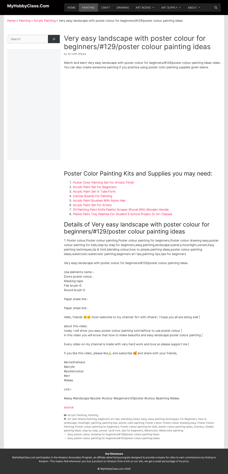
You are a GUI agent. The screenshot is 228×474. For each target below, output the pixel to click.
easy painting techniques (163, 419)
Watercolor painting (171, 430)
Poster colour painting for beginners (97, 426)
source (68, 407)
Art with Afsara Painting (82, 419)
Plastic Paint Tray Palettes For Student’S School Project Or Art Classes (122, 214)
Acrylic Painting (45, 20)
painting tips (110, 422)
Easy (144, 419)
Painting (88, 7)
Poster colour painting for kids (139, 426)
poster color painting (131, 422)
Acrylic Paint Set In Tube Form (94, 191)
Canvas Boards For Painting (92, 196)
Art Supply (169, 7)
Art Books (143, 7)
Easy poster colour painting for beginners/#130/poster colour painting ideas (114, 438)
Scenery (199, 426)
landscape (70, 422)
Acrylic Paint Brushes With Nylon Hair (99, 200)
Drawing (123, 7)
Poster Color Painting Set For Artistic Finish (103, 182)
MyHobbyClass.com (28, 5)
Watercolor (151, 430)
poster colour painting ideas (176, 426)
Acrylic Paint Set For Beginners (95, 187)
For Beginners (188, 419)
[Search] (54, 39)
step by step (90, 430)
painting (96, 422)
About (192, 7)
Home (72, 7)
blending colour (130, 419)
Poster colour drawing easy (179, 422)
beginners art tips (109, 419)
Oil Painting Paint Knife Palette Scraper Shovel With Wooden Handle (121, 209)
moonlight (84, 422)
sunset (103, 430)
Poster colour (153, 422)
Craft (105, 7)
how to (202, 419)
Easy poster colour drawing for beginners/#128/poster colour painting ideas (113, 434)
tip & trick (114, 430)
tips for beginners (132, 430)
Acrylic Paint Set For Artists (92, 205)
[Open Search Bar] (216, 7)
